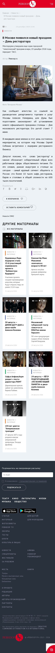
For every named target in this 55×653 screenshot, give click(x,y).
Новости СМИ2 (8, 216)
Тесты (5, 535)
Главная (6, 13)
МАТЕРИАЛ (11, 254)
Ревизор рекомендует (34, 555)
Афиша (31, 550)
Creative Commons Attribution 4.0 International (25, 627)
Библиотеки (6, 581)
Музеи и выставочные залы (12, 576)
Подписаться (14, 487)
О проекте (7, 588)
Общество (20, 501)
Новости (14, 13)
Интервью (7, 520)
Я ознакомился (11, 481)
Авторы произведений (13, 599)
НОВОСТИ (8, 31)
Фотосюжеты (9, 523)
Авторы (6, 595)
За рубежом (8, 562)
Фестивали (8, 558)
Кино (15, 498)
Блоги (5, 539)
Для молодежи (35, 520)
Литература (29, 498)
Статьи (5, 516)
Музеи (42, 498)
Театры (5, 573)
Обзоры (6, 531)
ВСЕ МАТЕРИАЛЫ (15, 229)
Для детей (33, 516)
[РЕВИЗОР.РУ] (27, 4)
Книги (31, 569)
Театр (5, 498)
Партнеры (7, 603)
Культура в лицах (11, 542)
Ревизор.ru (13, 58)
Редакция (7, 592)
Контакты (7, 607)
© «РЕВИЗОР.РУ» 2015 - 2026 (37, 637)
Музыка (6, 501)
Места (5, 569)
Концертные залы (9, 579)
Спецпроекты (9, 554)
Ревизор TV (8, 527)
